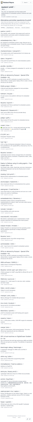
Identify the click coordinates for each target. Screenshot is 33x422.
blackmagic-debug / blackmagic (11, 347)
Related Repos (8, 2)
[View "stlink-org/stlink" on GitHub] (12, 356)
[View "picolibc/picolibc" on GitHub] (12, 66)
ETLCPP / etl (5, 134)
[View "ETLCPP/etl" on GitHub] (9, 134)
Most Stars (17, 27)
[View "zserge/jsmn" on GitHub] (10, 327)
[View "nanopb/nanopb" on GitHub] (12, 209)
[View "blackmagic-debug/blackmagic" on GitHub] (22, 347)
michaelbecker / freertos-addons (11, 364)
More (3, 9)
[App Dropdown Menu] (30, 2)
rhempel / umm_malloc (8, 295)
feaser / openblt (6, 402)
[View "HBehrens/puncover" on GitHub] (15, 279)
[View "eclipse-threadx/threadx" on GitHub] (18, 225)
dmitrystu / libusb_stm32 (9, 371)
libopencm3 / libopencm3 (9, 110)
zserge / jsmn (5, 327)
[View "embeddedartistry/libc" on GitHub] (16, 40)
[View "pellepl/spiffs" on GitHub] (10, 117)
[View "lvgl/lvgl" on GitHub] (7, 142)
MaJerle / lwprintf (6, 103)
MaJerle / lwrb (5, 236)
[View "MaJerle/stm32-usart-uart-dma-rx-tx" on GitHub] (26, 270)
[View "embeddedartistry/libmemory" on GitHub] (21, 198)
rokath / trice (5, 125)
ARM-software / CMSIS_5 (9, 262)
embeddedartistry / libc (8, 40)
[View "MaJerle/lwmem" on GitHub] (12, 152)
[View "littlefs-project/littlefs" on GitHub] (16, 86)
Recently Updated (25, 27)
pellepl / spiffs (5, 118)
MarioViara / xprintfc (7, 311)
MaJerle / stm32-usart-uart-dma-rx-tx (13, 270)
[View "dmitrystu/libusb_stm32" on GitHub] (17, 371)
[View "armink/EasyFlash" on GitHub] (13, 379)
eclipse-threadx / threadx (9, 226)
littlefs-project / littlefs (8, 86)
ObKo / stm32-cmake (8, 288)
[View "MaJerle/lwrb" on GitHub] (10, 236)
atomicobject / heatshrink (9, 182)
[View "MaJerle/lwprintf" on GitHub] (13, 102)
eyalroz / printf (5, 31)
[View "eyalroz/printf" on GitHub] (11, 31)
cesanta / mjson (6, 318)
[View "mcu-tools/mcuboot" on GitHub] (15, 303)
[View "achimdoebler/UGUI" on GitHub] (15, 244)
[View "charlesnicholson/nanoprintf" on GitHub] (20, 51)
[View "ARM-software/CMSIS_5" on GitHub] (18, 262)
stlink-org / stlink (6, 356)
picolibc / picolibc (6, 66)
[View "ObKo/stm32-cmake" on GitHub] (15, 288)
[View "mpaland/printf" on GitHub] (14, 7)
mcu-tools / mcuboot (7, 303)
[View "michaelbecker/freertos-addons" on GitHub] (23, 364)
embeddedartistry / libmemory (10, 198)
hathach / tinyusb (6, 93)
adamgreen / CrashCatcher (9, 189)
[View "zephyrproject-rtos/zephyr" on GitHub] (19, 391)
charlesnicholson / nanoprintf (10, 51)
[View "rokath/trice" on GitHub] (10, 125)
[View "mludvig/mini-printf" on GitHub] (14, 174)
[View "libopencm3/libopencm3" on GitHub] (18, 110)
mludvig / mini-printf (7, 174)
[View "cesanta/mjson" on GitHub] (11, 318)
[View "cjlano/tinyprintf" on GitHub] (12, 58)
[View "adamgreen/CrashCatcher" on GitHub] (19, 189)
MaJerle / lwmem (6, 152)
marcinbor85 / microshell (9, 216)
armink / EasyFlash (7, 379)
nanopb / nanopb (6, 209)
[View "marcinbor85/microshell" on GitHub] (17, 216)
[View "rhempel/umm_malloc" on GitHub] (16, 295)
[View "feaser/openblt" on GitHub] (11, 402)
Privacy (14, 417)
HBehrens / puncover (7, 279)
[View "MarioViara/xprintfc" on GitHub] (14, 310)
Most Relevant (9, 27)
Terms (19, 417)
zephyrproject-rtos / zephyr (10, 391)
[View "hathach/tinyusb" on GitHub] (13, 93)
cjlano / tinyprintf (6, 58)
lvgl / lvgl (3, 142)
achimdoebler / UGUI (7, 244)
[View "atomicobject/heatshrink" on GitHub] (18, 181)
